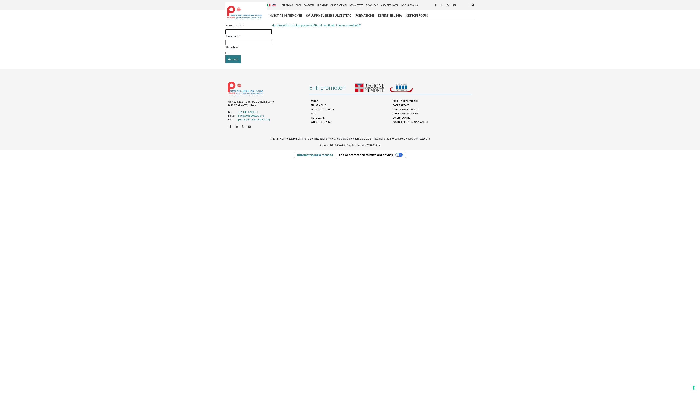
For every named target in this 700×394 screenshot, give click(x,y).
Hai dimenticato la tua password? (293, 25)
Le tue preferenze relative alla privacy (366, 155)
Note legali (318, 117)
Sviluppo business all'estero (328, 15)
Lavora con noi (409, 5)
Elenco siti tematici (323, 109)
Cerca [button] (473, 5)
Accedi (233, 59)
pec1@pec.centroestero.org (254, 119)
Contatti (309, 5)
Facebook (436, 4)
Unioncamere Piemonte (406, 89)
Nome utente (234, 25)
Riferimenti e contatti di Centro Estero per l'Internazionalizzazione (264, 90)
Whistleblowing (321, 122)
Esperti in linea (390, 15)
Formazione (364, 15)
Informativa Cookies (405, 113)
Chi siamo (287, 5)
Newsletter (356, 5)
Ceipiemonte (244, 13)
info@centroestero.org (251, 115)
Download (372, 5)
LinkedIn (442, 4)
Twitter (448, 4)
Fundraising (318, 105)
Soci (298, 5)
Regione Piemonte (372, 89)
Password (232, 36)
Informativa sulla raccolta (315, 155)
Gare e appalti (338, 5)
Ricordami (232, 47)
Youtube (455, 4)
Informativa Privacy (405, 109)
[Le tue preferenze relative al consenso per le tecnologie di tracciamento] (693, 387)
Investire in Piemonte (285, 15)
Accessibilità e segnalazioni (410, 122)
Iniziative (322, 5)
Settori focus (417, 15)
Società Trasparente (405, 101)
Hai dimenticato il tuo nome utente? (338, 25)
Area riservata (389, 5)
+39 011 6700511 (248, 112)
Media (314, 101)
